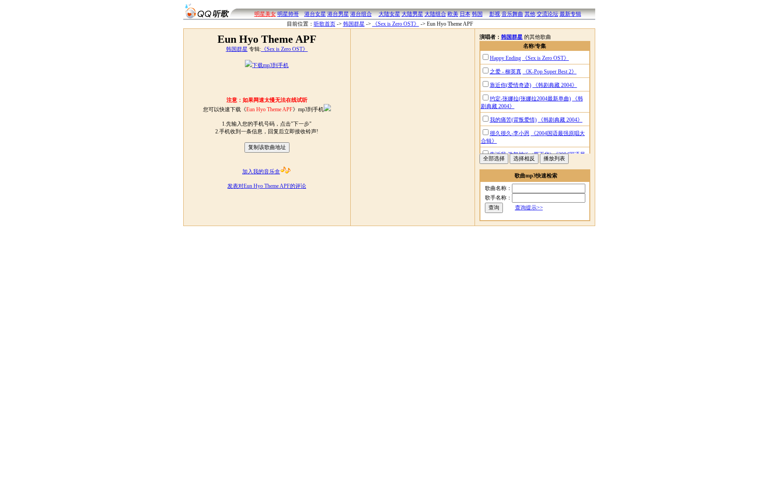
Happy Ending (505, 58)
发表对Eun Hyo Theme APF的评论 (266, 186)
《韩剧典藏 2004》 (555, 85)
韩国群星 (354, 24)
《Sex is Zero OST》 (395, 24)
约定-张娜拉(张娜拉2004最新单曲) (530, 98)
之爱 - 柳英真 (505, 71)
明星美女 (265, 14)
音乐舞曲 (512, 14)
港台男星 (338, 14)
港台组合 (361, 14)
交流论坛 (547, 14)
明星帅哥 (288, 14)
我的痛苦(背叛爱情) (513, 120)
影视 (494, 14)
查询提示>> (529, 207)
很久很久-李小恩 (509, 133)
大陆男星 (412, 14)
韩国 (477, 14)
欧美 (453, 14)
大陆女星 (389, 14)
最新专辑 (570, 14)
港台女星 (315, 14)
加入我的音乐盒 (261, 171)
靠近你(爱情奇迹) (510, 85)
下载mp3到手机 (270, 65)
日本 (465, 14)
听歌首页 (324, 24)
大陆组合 (435, 14)
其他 (530, 14)
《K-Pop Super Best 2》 (550, 71)
